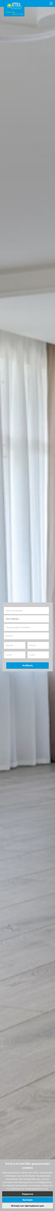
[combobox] (25, 610)
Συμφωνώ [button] (27, 1194)
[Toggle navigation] (51, 3)
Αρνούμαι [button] (27, 1199)
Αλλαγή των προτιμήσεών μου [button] (27, 1205)
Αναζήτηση (27, 665)
